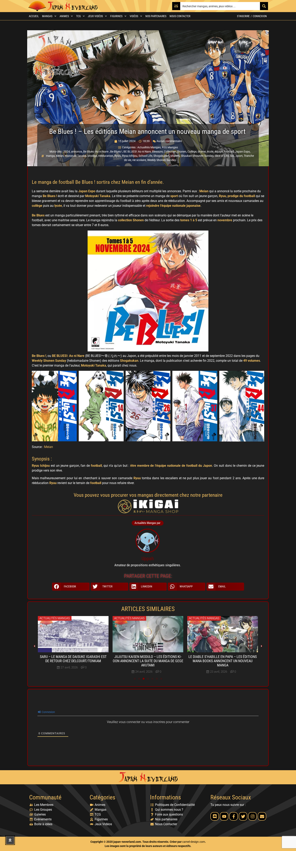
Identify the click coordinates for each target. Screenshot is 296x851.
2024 (66, 151)
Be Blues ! (116, 151)
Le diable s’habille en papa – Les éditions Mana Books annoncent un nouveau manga (222, 661)
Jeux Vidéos (95, 16)
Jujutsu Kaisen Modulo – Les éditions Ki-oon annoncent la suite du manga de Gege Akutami (148, 661)
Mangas (47, 16)
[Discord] (214, 816)
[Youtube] (224, 816)
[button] (71, 587)
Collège (192, 151)
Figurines (116, 16)
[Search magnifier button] (264, 6)
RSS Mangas (170, 147)
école (210, 151)
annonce (76, 151)
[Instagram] (252, 816)
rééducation (105, 155)
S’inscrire (243, 16)
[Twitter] (243, 816)
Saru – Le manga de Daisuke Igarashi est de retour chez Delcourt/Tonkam (73, 659)
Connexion (260, 16)
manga (50, 155)
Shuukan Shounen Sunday (197, 155)
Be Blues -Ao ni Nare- (96, 151)
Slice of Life (222, 155)
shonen (175, 155)
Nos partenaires (155, 16)
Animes (64, 16)
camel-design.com (193, 841)
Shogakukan (161, 155)
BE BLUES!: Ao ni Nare (137, 151)
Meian (60, 155)
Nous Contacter (180, 16)
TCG (78, 16)
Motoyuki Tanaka (75, 155)
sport (239, 155)
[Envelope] (262, 816)
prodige (92, 155)
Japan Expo (242, 151)
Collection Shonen (175, 151)
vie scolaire (139, 160)
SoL (232, 155)
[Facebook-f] (233, 816)
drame (202, 151)
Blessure (157, 151)
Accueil (34, 16)
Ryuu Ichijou (129, 155)
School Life (145, 155)
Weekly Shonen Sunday (161, 160)
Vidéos (134, 16)
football (229, 151)
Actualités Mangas (149, 147)
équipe (219, 151)
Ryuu (117, 155)
